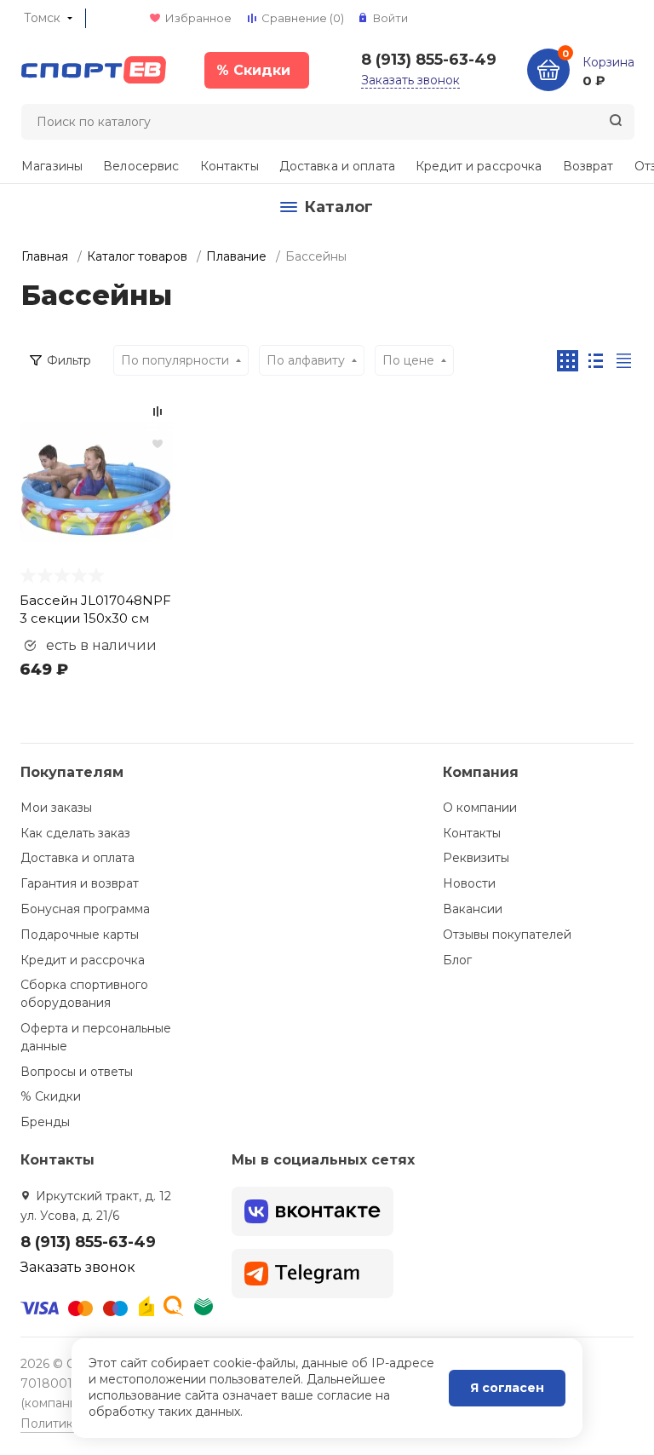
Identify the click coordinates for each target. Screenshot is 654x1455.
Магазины (52, 166)
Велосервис (141, 166)
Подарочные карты (79, 934)
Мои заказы (56, 807)
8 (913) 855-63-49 (428, 59)
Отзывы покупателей (507, 934)
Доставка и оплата (337, 166)
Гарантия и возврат (79, 883)
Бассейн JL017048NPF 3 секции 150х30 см (95, 609)
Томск (42, 18)
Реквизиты (476, 858)
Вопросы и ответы (76, 1071)
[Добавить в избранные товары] (157, 443)
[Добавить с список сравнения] (157, 411)
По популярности (175, 360)
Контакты (229, 166)
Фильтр (69, 360)
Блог (457, 960)
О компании (480, 807)
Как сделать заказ (75, 833)
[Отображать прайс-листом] (623, 360)
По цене (408, 360)
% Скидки (50, 1096)
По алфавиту (306, 360)
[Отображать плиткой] (567, 360)
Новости (469, 883)
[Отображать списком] (595, 360)
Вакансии (472, 909)
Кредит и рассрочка (479, 166)
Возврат (588, 166)
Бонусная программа (85, 909)
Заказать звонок (410, 80)
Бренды (45, 1122)
